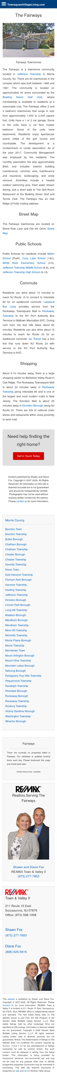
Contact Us (8, 1005)
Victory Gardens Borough (20, 711)
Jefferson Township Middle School (22, 267)
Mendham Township (17, 625)
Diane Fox (13, 945)
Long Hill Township (16, 610)
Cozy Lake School (34, 258)
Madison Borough (15, 615)
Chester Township (15, 559)
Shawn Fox (14, 929)
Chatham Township (16, 549)
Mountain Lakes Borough (19, 665)
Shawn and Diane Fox (28, 867)
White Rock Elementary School (24, 263)
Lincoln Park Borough (17, 605)
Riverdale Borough (16, 691)
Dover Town (12, 569)
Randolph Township (16, 686)
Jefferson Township (29, 74)
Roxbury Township (16, 706)
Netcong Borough (15, 670)
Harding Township (15, 590)
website (11, 998)
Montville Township (16, 635)
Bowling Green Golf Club (22, 97)
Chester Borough (15, 554)
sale (17, 1070)
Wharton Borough (15, 721)
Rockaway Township (17, 701)
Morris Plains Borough (18, 640)
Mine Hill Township (16, 630)
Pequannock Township (18, 680)
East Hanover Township (19, 574)
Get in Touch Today (28, 456)
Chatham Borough (16, 544)
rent (26, 1070)
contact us (21, 501)
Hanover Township (16, 584)
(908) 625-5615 (16, 951)
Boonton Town (13, 529)
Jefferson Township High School (21, 272)
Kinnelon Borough (32, 405)
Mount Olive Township (18, 660)
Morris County (14, 520)
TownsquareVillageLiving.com (26, 4)
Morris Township (14, 645)
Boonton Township (16, 534)
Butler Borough (14, 539)
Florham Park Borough (18, 579)
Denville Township (15, 564)
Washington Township (18, 716)
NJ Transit (35, 339)
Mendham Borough (16, 620)
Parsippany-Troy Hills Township (23, 675)
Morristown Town (15, 650)
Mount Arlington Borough (19, 655)
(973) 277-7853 (28, 876)
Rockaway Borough (16, 696)
